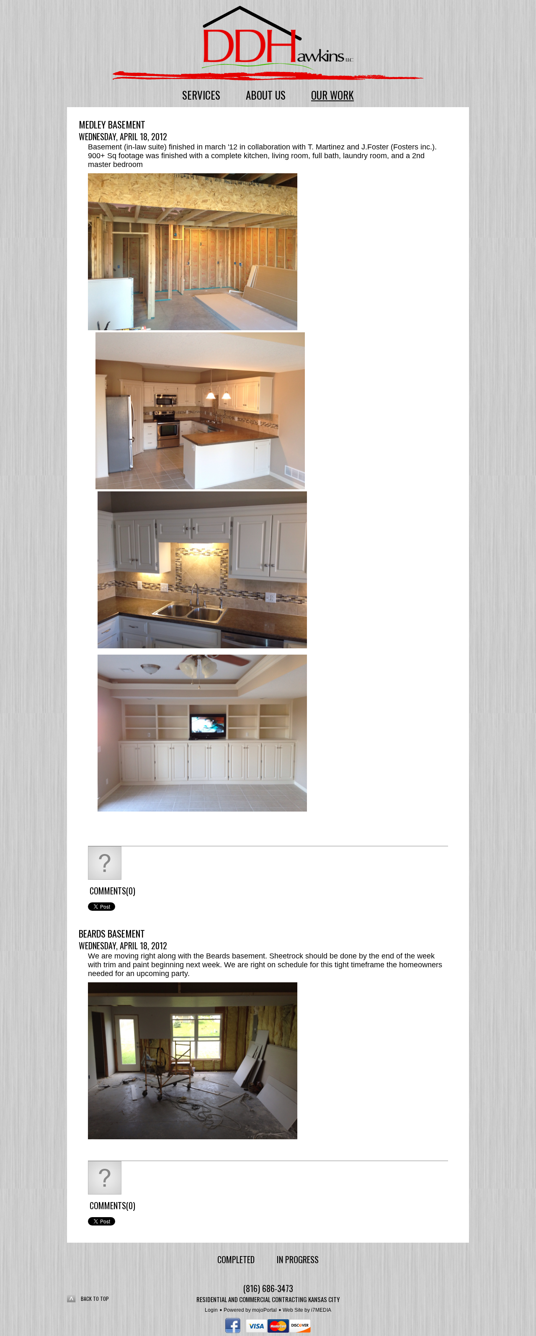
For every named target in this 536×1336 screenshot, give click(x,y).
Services (201, 95)
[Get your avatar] (104, 877)
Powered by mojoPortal (250, 1310)
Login (211, 1310)
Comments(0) (112, 890)
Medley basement (112, 124)
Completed (236, 1259)
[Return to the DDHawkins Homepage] (277, 39)
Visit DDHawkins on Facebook (232, 1325)
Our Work (332, 95)
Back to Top (95, 1298)
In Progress (298, 1259)
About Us (266, 95)
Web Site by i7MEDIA (307, 1310)
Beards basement (112, 933)
